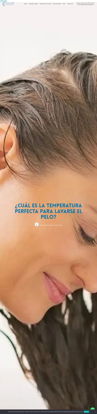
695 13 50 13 (91, 3)
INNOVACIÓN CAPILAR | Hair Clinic (51, 225)
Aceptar (86, 411)
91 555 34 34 (82, 3)
